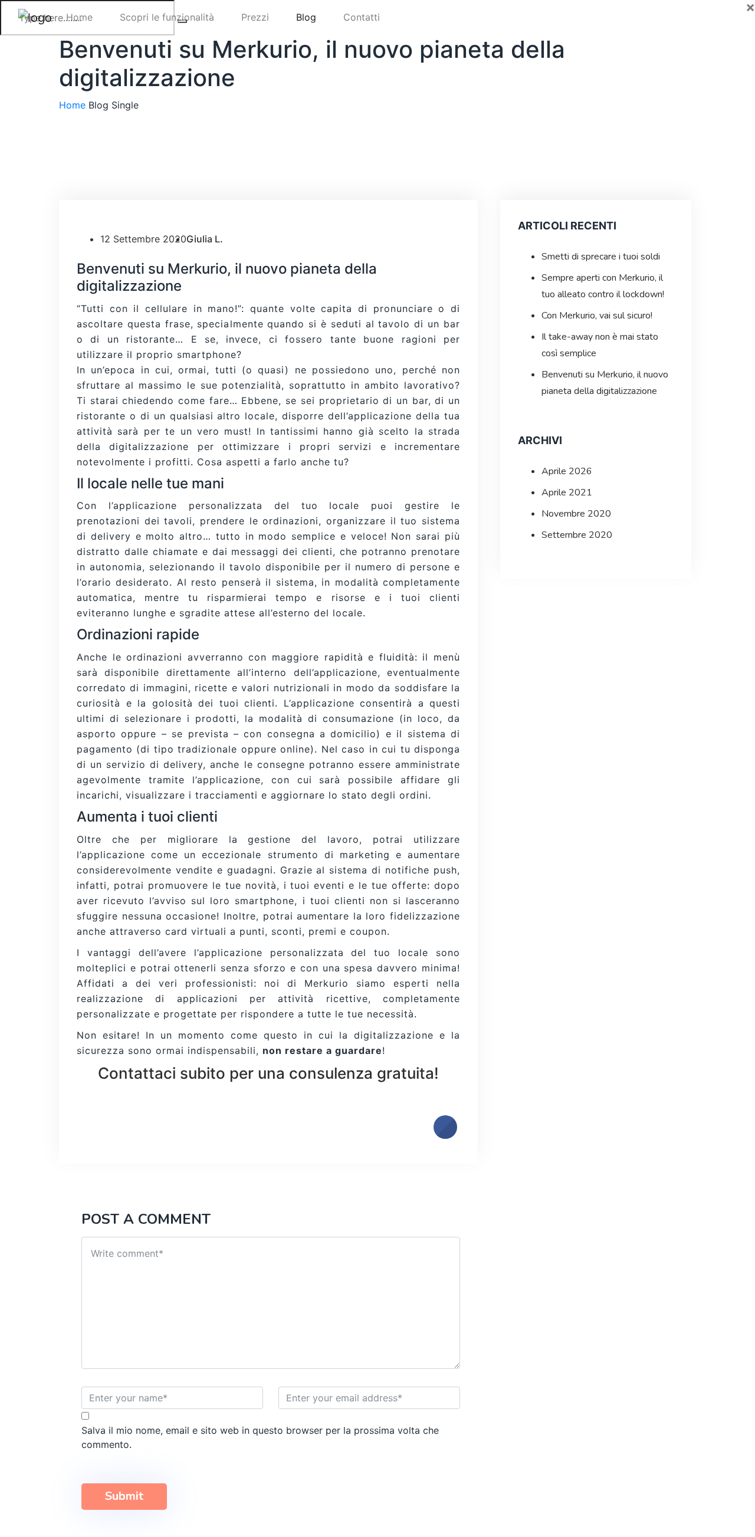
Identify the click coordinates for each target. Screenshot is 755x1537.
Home (79, 17)
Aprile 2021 (566, 492)
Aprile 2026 (566, 471)
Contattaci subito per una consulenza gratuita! (268, 1073)
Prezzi (255, 17)
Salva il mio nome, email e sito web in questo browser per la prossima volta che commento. (260, 1437)
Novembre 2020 (576, 513)
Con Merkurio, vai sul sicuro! (596, 315)
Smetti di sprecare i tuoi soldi (600, 256)
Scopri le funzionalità (167, 17)
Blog (306, 17)
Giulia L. (204, 239)
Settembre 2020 (576, 534)
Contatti (361, 17)
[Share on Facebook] (445, 1135)
